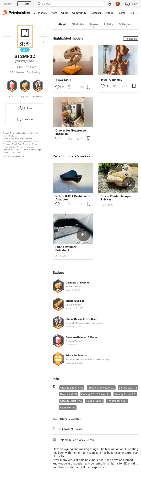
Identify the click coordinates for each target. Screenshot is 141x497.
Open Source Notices (11, 149)
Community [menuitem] (79, 12)
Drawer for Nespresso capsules (70, 132)
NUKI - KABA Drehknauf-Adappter (72, 197)
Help (26, 149)
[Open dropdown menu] (43, 39)
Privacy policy (8, 147)
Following (33, 72)
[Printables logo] (16, 13)
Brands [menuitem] (109, 12)
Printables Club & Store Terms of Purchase (21, 141)
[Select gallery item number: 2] (116, 73)
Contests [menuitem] (95, 12)
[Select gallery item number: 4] (122, 73)
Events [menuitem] (121, 12)
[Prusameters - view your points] (118, 4)
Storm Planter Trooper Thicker (116, 197)
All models (131, 38)
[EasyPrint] (109, 4)
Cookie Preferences (25, 147)
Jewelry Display (111, 79)
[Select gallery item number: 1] (113, 73)
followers (17, 72)
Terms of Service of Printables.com (17, 138)
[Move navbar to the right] (136, 13)
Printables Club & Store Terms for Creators (21, 144)
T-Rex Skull (63, 79)
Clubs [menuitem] (64, 12)
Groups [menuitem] (133, 12)
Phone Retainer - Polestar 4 (66, 248)
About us (16, 152)
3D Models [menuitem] (40, 12)
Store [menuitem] (54, 12)
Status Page (36, 149)
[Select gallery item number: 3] (119, 73)
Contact (6, 152)
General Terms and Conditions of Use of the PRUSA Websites (21, 134)
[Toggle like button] (57, 87)
